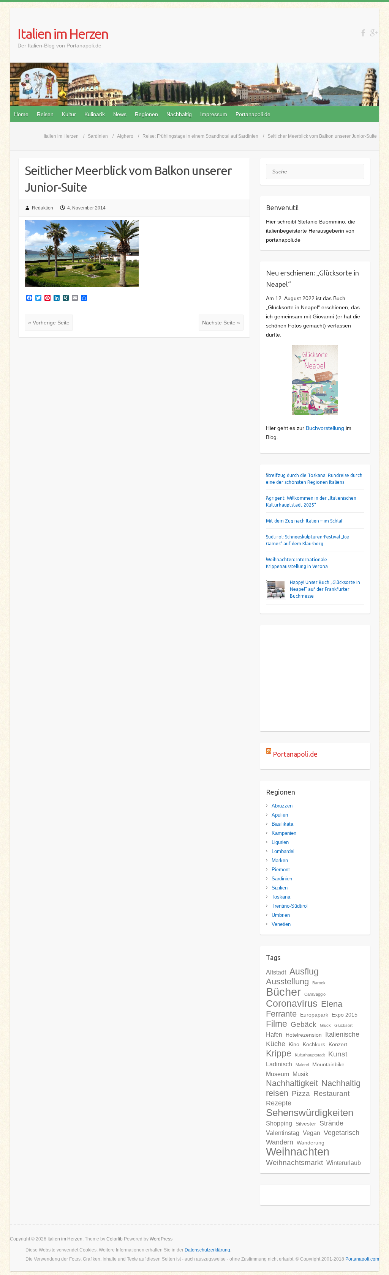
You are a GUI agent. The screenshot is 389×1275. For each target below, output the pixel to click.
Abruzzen (282, 806)
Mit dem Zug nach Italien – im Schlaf (304, 520)
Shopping (279, 1123)
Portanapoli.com (362, 1259)
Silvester (306, 1124)
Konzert (338, 1044)
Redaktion (42, 208)
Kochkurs (314, 1044)
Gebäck (303, 1024)
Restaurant (331, 1093)
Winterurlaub (343, 1162)
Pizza (301, 1093)
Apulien (280, 815)
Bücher (283, 991)
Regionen (146, 114)
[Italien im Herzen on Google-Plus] (373, 33)
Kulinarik (94, 114)
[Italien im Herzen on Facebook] (363, 33)
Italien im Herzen (62, 33)
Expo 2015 (344, 1015)
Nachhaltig (179, 114)
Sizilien (280, 888)
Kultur (69, 114)
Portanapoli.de (253, 114)
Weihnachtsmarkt (294, 1162)
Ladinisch (279, 1064)
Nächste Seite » (221, 323)
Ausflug (304, 971)
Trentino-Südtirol (290, 906)
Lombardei (283, 851)
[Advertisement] (315, 678)
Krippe (278, 1053)
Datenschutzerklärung (207, 1250)
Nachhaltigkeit (292, 1083)
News (120, 114)
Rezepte (278, 1103)
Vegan (311, 1132)
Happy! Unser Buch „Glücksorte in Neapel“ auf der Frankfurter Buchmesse (325, 589)
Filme (276, 1024)
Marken (280, 860)
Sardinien (282, 878)
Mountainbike (328, 1064)
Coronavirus (292, 1003)
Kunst (337, 1054)
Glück (325, 1025)
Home (21, 114)
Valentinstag (282, 1132)
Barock (319, 983)
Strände (331, 1123)
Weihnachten (297, 1152)
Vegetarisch (341, 1132)
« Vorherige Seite (49, 323)
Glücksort (343, 1025)
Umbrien (281, 915)
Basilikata (282, 824)
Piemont (281, 869)
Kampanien (284, 833)
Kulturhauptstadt (310, 1055)
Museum (277, 1073)
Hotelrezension (304, 1035)
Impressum (213, 114)
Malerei (302, 1064)
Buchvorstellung (325, 428)
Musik (300, 1073)
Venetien (281, 924)
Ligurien (280, 842)
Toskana (281, 897)
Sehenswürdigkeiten (309, 1112)
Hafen (274, 1034)
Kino (294, 1044)
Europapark (314, 1015)
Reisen (45, 114)
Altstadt (276, 972)
